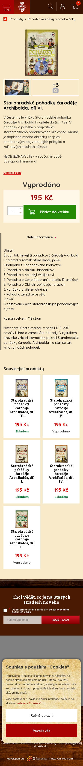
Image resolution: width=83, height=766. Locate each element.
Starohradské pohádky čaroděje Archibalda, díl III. (22, 408)
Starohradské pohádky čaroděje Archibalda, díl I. (22, 474)
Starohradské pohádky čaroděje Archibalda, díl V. (61, 408)
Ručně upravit (41, 715)
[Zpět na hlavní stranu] (22, 7)
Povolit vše (41, 731)
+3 (56, 84)
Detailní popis (12, 172)
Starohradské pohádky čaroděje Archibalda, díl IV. (61, 474)
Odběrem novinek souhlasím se (39, 610)
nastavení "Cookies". (29, 703)
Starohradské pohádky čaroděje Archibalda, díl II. (22, 539)
